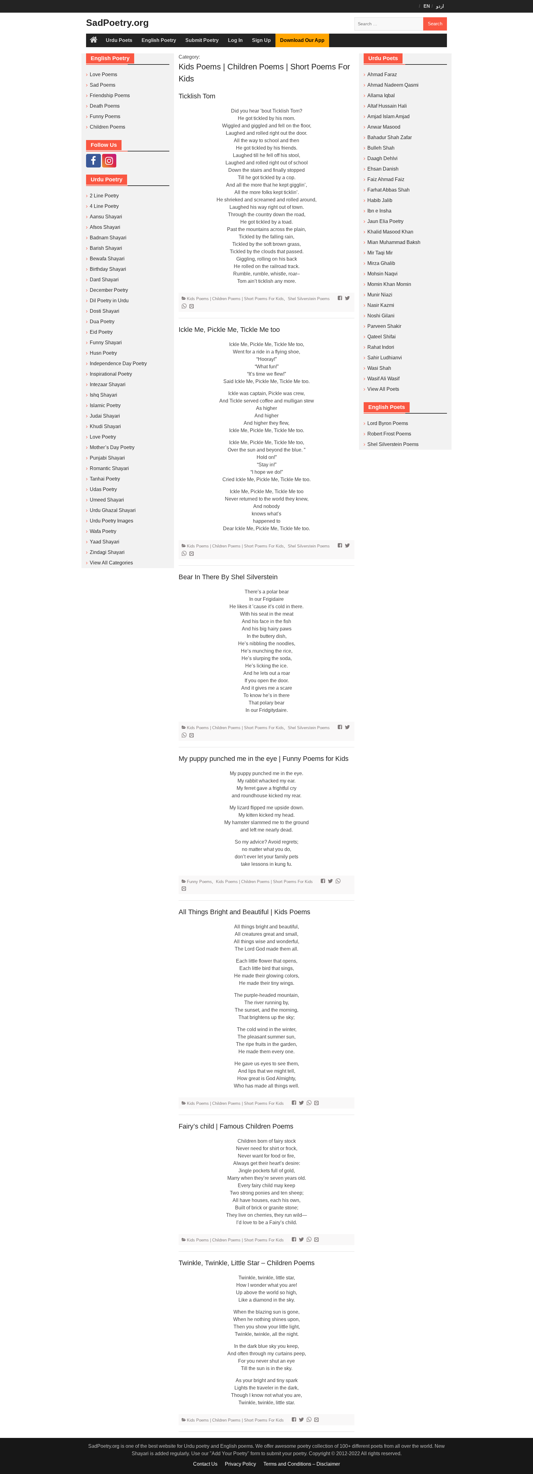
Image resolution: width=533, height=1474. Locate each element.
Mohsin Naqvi (382, 273)
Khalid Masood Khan (390, 231)
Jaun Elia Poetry (385, 221)
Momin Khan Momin (389, 284)
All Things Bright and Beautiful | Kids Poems (244, 912)
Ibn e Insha (379, 210)
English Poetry (159, 40)
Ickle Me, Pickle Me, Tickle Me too (229, 329)
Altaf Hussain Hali (387, 106)
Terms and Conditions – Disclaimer (301, 1464)
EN (427, 6)
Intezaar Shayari (108, 384)
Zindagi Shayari (107, 552)
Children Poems (107, 127)
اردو (440, 6)
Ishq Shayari (103, 395)
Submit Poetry (202, 40)
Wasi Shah (379, 368)
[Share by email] (192, 306)
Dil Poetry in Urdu (109, 300)
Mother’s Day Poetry (112, 447)
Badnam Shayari (108, 237)
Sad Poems (102, 85)
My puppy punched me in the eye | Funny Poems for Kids (264, 758)
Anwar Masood (383, 127)
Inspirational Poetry (111, 374)
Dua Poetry (102, 321)
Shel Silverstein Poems (309, 298)
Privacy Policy (240, 1464)
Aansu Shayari (106, 216)
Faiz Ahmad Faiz (385, 179)
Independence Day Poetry (118, 363)
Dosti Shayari (104, 311)
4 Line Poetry (104, 206)
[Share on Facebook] (341, 298)
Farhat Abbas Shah (388, 189)
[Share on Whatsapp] (185, 306)
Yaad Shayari (104, 541)
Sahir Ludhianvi (384, 357)
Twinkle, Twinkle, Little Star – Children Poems (247, 1263)
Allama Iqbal (381, 95)
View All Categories (111, 562)
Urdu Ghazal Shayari (113, 510)
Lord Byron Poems (387, 423)
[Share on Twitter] (348, 298)
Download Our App (302, 40)
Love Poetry (103, 437)
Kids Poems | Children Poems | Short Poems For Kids (235, 298)
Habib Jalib (379, 200)
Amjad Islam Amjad (388, 116)
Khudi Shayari (105, 426)
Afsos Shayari (105, 227)
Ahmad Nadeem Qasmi (393, 85)
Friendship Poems (110, 95)
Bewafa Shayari (107, 258)
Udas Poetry (103, 489)
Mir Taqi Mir (380, 252)
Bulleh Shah (381, 148)
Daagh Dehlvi (382, 158)
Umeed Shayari (107, 499)
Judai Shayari (105, 416)
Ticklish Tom (197, 96)
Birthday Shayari (108, 269)
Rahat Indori (380, 347)
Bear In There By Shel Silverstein (228, 577)
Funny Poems (199, 881)
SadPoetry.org (117, 23)
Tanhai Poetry (105, 478)
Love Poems (103, 74)
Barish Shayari (106, 248)
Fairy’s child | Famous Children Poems (236, 1126)
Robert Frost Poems (389, 433)
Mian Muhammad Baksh (393, 242)
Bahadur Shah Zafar (389, 137)
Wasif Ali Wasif (383, 378)
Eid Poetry (101, 332)
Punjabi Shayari (107, 457)
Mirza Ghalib (381, 263)
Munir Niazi (379, 294)
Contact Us (205, 1464)
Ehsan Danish (383, 168)
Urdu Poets (119, 40)
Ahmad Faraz (382, 74)
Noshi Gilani (381, 315)
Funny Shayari (106, 342)
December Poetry (109, 290)
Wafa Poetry (103, 531)
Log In (235, 40)
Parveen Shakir (384, 326)
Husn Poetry (103, 353)
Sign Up (261, 40)
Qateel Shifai (381, 336)
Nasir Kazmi (380, 305)
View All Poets (383, 389)
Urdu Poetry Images (111, 520)
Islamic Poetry (105, 405)
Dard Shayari (104, 279)
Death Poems (105, 106)
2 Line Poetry (104, 195)
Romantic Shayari (109, 468)
